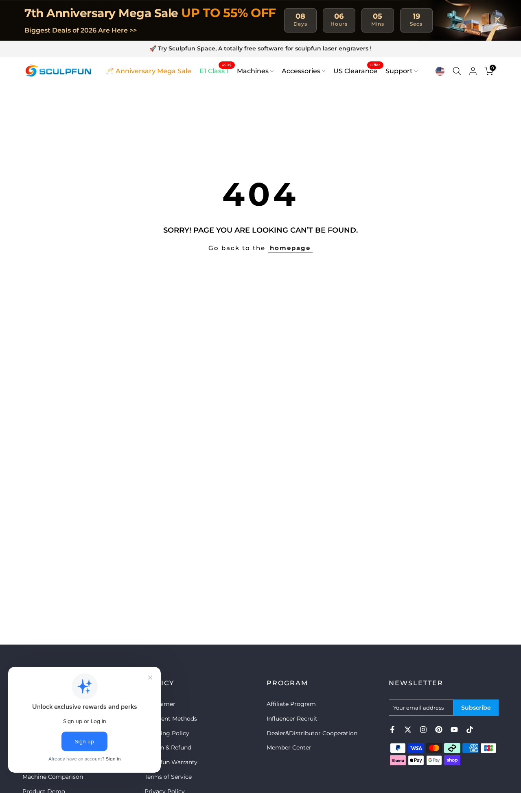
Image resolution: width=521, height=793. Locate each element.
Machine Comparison (52, 776)
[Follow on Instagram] (423, 729)
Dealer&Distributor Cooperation (312, 733)
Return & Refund (167, 747)
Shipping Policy (166, 733)
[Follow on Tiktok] (469, 729)
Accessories (301, 71)
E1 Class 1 (215, 70)
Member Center (289, 747)
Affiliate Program (291, 704)
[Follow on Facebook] (392, 729)
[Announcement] (260, 49)
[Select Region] (440, 71)
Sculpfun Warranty (170, 762)
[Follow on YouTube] (454, 729)
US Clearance (356, 70)
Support (399, 71)
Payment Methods (170, 718)
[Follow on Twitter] (408, 729)
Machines (253, 71)
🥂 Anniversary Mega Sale (148, 71)
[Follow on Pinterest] (438, 729)
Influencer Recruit (292, 718)
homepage (290, 248)
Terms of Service (168, 776)
